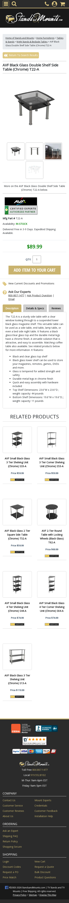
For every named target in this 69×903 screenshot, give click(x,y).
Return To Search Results (23, 55)
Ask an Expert (10, 830)
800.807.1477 (40, 769)
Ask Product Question (39, 295)
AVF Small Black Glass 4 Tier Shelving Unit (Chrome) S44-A (17, 606)
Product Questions (45, 877)
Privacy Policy (19, 894)
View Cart (39, 861)
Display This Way (47, 894)
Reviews (56, 308)
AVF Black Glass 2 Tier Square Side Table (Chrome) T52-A (17, 534)
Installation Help (43, 816)
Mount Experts (42, 800)
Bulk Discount (42, 872)
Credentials (40, 805)
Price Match (9, 877)
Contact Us (9, 800)
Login (6, 861)
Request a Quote (44, 866)
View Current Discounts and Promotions (31, 283)
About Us (8, 816)
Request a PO (10, 872)
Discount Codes (12, 866)
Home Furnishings (45, 38)
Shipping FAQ (10, 836)
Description (12, 308)
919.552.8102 (38, 775)
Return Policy (10, 841)
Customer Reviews (13, 811)
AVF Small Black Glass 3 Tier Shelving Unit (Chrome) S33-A (17, 462)
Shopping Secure (12, 846)
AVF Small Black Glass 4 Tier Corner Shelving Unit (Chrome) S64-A (51, 606)
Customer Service (13, 805)
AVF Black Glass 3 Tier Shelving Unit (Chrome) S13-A (17, 679)
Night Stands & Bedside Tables (32, 41)
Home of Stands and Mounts (19, 38)
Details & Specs (35, 308)
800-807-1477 (16, 295)
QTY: (28, 259)
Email (11, 299)
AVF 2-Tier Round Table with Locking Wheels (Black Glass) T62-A (52, 536)
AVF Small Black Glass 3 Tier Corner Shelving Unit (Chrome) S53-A (51, 462)
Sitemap (33, 894)
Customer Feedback (46, 811)
